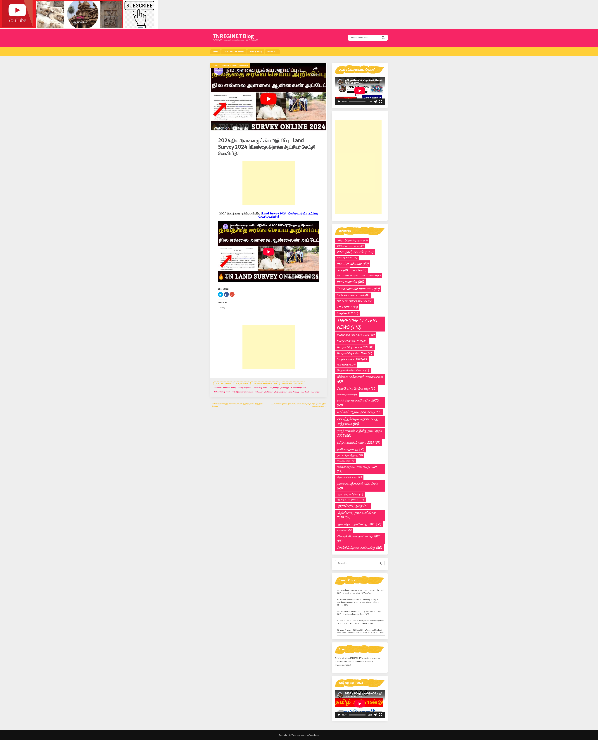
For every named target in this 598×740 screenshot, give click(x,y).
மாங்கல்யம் (344, 530)
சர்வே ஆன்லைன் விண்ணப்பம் (242, 392)
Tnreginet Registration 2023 (355, 347)
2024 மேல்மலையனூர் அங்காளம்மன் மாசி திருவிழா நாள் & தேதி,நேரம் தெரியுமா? (237, 405)
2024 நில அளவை (241, 383)
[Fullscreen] (380, 101)
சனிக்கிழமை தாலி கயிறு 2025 (357, 403)
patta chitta (359, 270)
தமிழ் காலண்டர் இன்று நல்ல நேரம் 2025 (359, 433)
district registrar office (347, 258)
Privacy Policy (255, 52)
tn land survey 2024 (298, 388)
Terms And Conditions (233, 52)
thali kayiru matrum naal (353, 295)
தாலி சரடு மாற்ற (345, 461)
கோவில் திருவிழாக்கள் (347, 394)
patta (342, 270)
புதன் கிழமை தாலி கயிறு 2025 (359, 524)
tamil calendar (350, 282)
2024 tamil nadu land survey (225, 388)
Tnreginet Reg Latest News (354, 353)
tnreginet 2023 (347, 313)
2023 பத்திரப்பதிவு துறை (352, 240)
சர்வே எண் (258, 392)
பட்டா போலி (305, 392)
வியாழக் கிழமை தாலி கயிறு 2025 (358, 539)
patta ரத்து (284, 388)
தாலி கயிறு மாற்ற (350, 449)
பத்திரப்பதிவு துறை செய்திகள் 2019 (356, 515)
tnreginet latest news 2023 (356, 334)
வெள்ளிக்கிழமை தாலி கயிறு (359, 548)
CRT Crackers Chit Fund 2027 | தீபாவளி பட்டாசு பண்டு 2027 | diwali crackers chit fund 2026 (359, 612)
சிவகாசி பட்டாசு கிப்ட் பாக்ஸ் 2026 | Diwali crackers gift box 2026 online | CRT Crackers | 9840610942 (360, 622)
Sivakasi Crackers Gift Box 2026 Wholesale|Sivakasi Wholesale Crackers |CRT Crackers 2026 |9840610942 (360, 631)
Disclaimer (272, 52)
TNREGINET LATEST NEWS (357, 324)
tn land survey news (222, 392)
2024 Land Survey (223, 383)
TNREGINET (243, 65)
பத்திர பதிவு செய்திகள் (350, 494)
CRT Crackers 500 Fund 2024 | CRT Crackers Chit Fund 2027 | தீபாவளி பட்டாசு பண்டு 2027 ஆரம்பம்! (360, 591)
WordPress (314, 735)
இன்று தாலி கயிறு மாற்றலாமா (353, 370)
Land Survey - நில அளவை (292, 383)
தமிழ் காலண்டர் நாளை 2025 (358, 442)
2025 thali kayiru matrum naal (350, 246)
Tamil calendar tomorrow (358, 289)
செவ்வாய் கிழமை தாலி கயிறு (359, 412)
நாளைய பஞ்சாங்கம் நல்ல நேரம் (357, 486)
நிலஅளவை (268, 392)
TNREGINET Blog (233, 36)
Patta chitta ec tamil (347, 275)
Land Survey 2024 (259, 388)
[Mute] (375, 101)
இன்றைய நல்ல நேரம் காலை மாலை (360, 379)
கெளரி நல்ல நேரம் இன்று (356, 388)
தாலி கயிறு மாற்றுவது (350, 455)
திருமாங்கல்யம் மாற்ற (349, 477)
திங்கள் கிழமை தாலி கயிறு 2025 (357, 469)
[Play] (338, 101)
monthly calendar (352, 264)
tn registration (346, 364)
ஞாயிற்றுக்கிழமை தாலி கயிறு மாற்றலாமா (357, 421)
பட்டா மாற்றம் (315, 392)
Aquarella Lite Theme (288, 735)
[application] (360, 91)
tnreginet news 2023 (352, 341)
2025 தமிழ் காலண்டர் (355, 252)
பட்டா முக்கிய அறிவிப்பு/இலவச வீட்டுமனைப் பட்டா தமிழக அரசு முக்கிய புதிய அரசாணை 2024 (298, 405)
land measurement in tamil (265, 383)
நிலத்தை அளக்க (280, 392)
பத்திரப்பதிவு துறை (353, 506)
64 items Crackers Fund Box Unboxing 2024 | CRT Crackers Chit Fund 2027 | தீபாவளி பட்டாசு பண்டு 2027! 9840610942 (359, 602)
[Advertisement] (268, 183)
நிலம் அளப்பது (294, 392)
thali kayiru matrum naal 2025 (354, 301)
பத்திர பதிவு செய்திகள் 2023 (350, 500)
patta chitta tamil (371, 275)
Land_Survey (273, 388)
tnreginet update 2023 (352, 359)
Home (215, 52)
